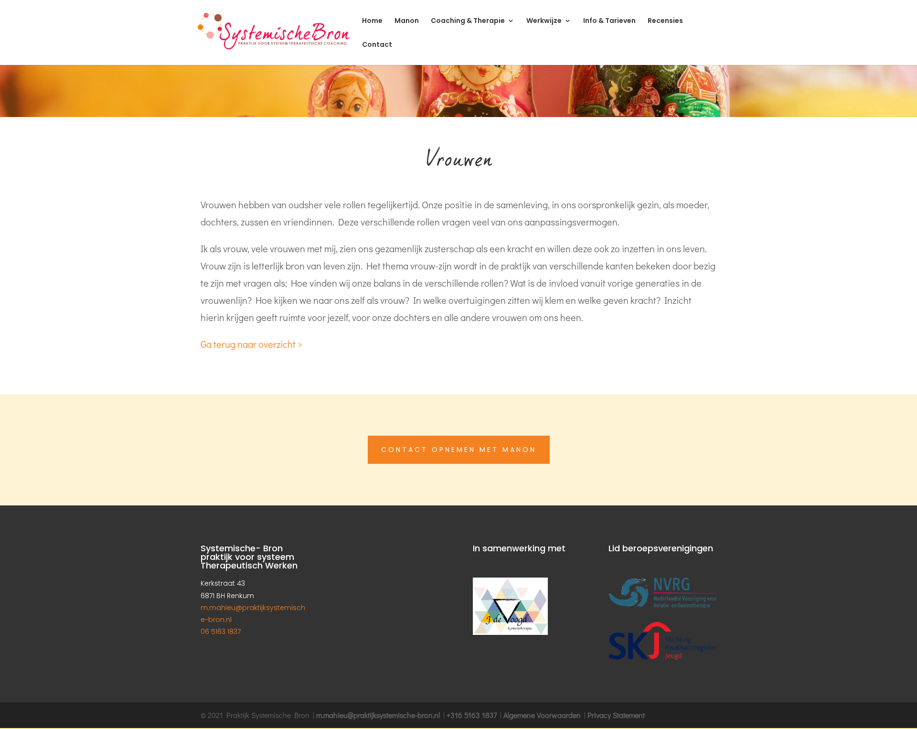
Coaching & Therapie (468, 21)
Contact (377, 45)
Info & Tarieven (609, 21)
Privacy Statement (616, 715)
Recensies (665, 21)
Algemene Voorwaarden (542, 715)
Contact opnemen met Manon (458, 449)
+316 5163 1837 (472, 715)
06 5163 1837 (221, 631)
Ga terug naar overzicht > (251, 344)
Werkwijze (544, 21)
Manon (407, 21)
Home (372, 21)
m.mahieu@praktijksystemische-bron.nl (378, 715)
